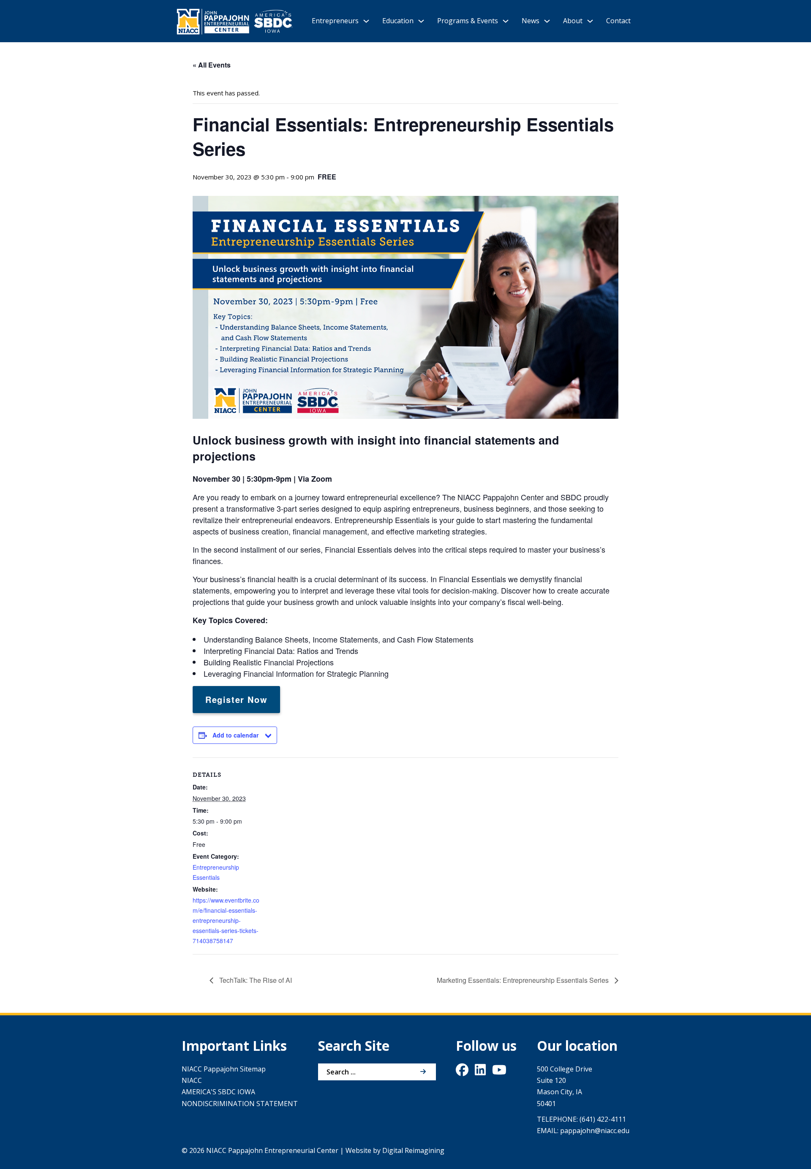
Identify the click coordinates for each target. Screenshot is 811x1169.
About (572, 20)
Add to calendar (235, 735)
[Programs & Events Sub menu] (505, 21)
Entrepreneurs (335, 20)
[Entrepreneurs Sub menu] (366, 21)
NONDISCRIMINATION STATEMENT (240, 1103)
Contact (618, 20)
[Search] (423, 1071)
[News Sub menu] (547, 21)
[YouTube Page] (499, 1072)
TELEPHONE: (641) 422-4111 (581, 1119)
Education (398, 20)
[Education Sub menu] (421, 21)
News (530, 20)
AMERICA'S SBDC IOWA (218, 1091)
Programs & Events (467, 20)
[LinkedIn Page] (480, 1072)
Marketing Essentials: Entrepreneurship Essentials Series (523, 980)
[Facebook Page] (462, 1072)
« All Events (212, 65)
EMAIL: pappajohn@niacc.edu (583, 1130)
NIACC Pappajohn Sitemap (224, 1069)
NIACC (192, 1080)
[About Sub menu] (590, 21)
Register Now (236, 699)
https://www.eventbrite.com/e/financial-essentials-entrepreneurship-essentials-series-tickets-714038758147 (226, 920)
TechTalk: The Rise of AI (255, 980)
